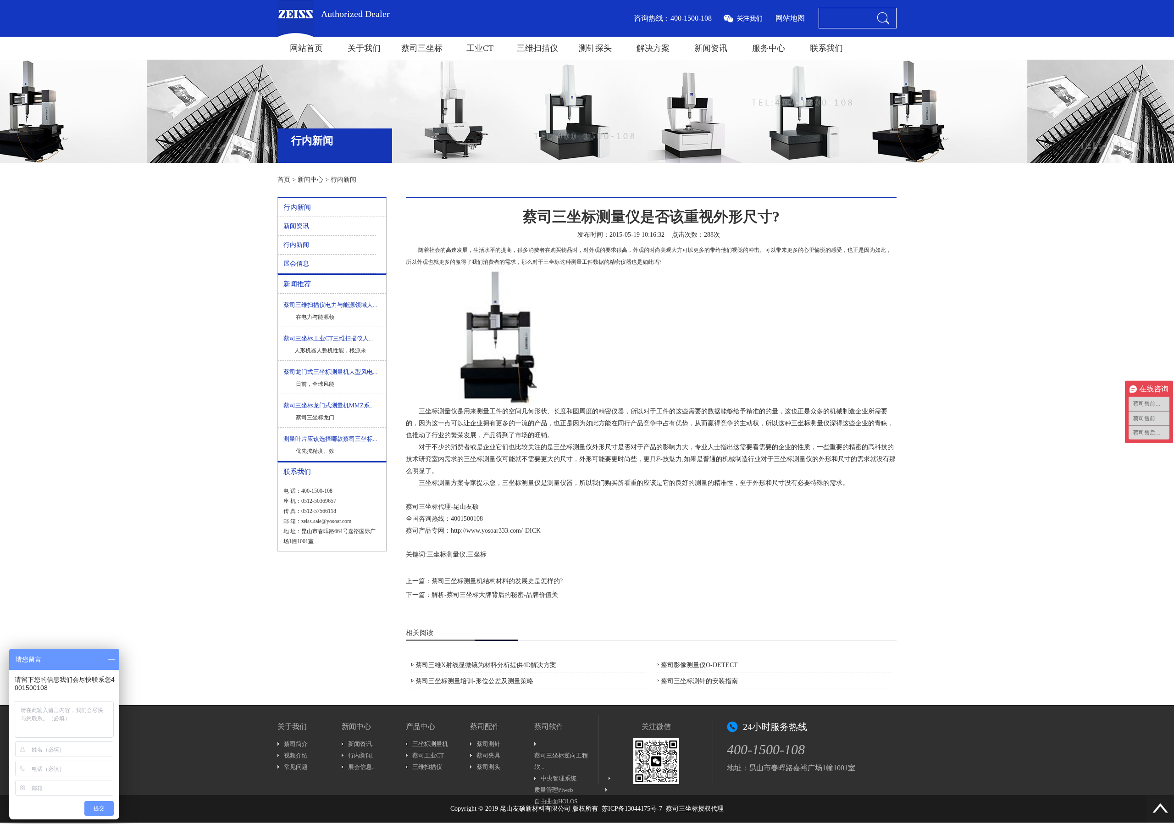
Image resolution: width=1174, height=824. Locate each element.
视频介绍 (296, 755)
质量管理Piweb (553, 789)
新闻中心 (310, 179)
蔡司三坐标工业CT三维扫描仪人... (328, 338)
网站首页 (306, 48)
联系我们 (826, 48)
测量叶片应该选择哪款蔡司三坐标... (330, 438)
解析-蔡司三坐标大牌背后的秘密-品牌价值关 (495, 594)
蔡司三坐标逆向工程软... (561, 761)
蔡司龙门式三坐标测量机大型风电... (330, 371)
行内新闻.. (361, 755)
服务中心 (768, 48)
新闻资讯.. (361, 743)
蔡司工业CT (428, 755)
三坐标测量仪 (438, 411)
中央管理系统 (558, 778)
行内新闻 (343, 179)
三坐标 (551, 262)
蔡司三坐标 (422, 48)
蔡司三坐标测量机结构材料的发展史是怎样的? (497, 581)
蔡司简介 (296, 743)
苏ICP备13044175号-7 (632, 808)
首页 (283, 179)
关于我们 (364, 48)
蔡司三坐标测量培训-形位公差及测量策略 (474, 681)
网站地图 (790, 18)
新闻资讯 (710, 48)
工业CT (479, 48)
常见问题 (296, 766)
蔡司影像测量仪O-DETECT (699, 665)
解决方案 (653, 48)
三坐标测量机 (430, 743)
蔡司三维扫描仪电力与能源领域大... (330, 304)
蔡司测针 (488, 743)
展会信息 (296, 263)
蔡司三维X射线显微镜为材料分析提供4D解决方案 (485, 665)
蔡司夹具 (488, 755)
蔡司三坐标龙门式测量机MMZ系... (328, 405)
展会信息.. (361, 766)
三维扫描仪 (537, 48)
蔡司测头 (488, 766)
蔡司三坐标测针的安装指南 (699, 681)
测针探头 (595, 48)
